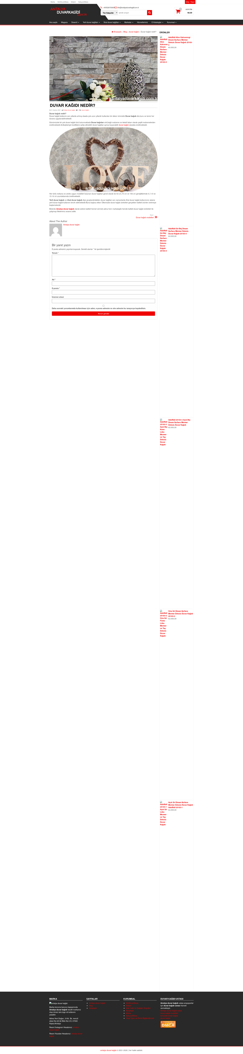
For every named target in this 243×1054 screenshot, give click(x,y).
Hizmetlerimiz (142, 22)
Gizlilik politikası (62, 2)
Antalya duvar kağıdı (69, 110)
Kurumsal (171, 22)
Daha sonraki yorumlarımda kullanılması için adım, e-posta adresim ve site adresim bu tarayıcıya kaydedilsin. (99, 308)
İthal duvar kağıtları (111, 22)
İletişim (73, 2)
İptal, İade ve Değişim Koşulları (138, 1008)
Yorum (55, 253)
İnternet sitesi (58, 297)
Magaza (64, 22)
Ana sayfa (53, 22)
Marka (53, 2)
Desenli (74, 22)
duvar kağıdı (85, 110)
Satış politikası (83, 2)
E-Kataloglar (157, 22)
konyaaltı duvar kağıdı (169, 1015)
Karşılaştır (93, 1008)
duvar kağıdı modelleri (169, 1013)
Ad (53, 279)
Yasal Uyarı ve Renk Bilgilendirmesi (140, 1018)
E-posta (56, 288)
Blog (91, 1005)
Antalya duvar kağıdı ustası (171, 1010)
